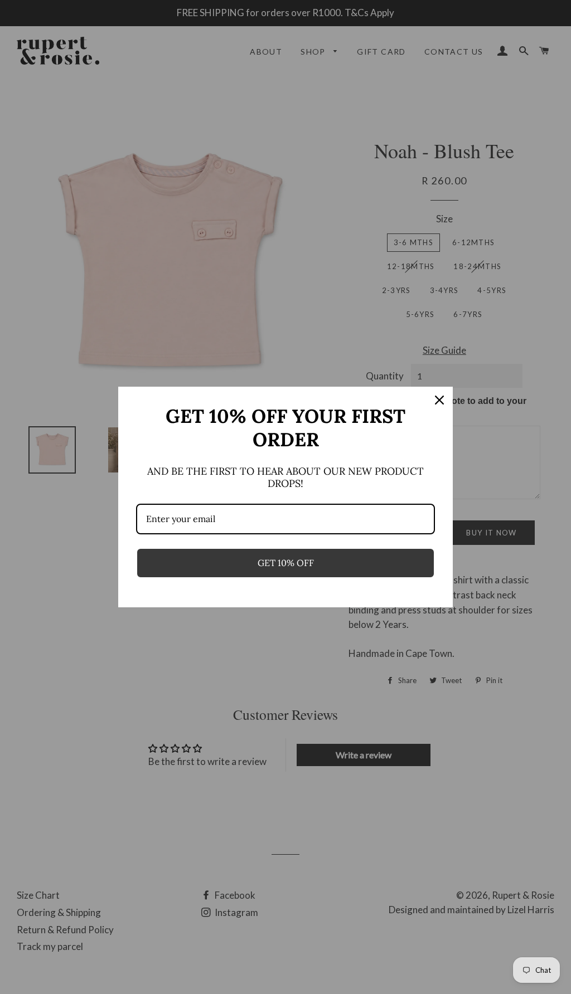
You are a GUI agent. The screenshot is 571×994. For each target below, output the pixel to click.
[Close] (439, 400)
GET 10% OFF (286, 562)
